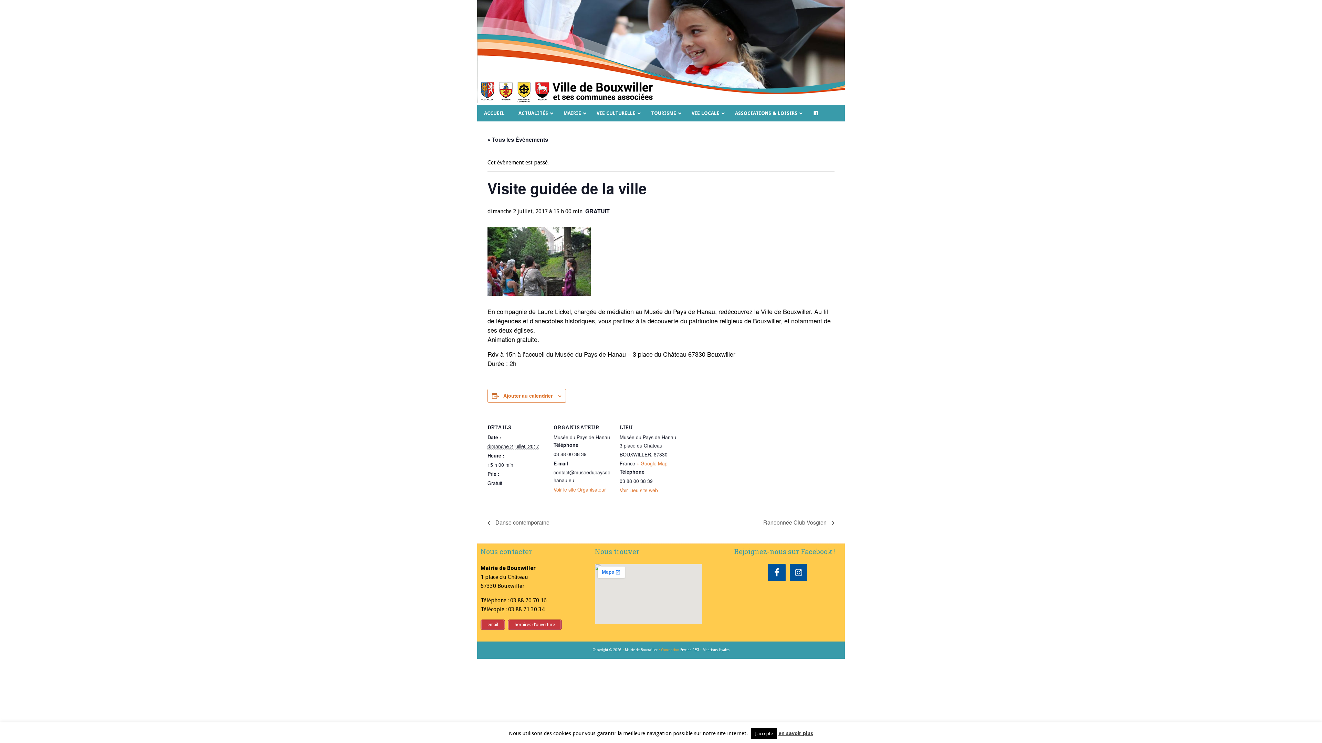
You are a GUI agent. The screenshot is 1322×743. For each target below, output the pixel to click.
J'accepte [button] (764, 733)
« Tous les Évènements (517, 139)
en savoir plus (795, 733)
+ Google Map (652, 463)
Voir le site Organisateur (580, 489)
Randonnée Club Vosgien (795, 522)
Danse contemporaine (521, 522)
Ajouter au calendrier (528, 395)
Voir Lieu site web (639, 490)
